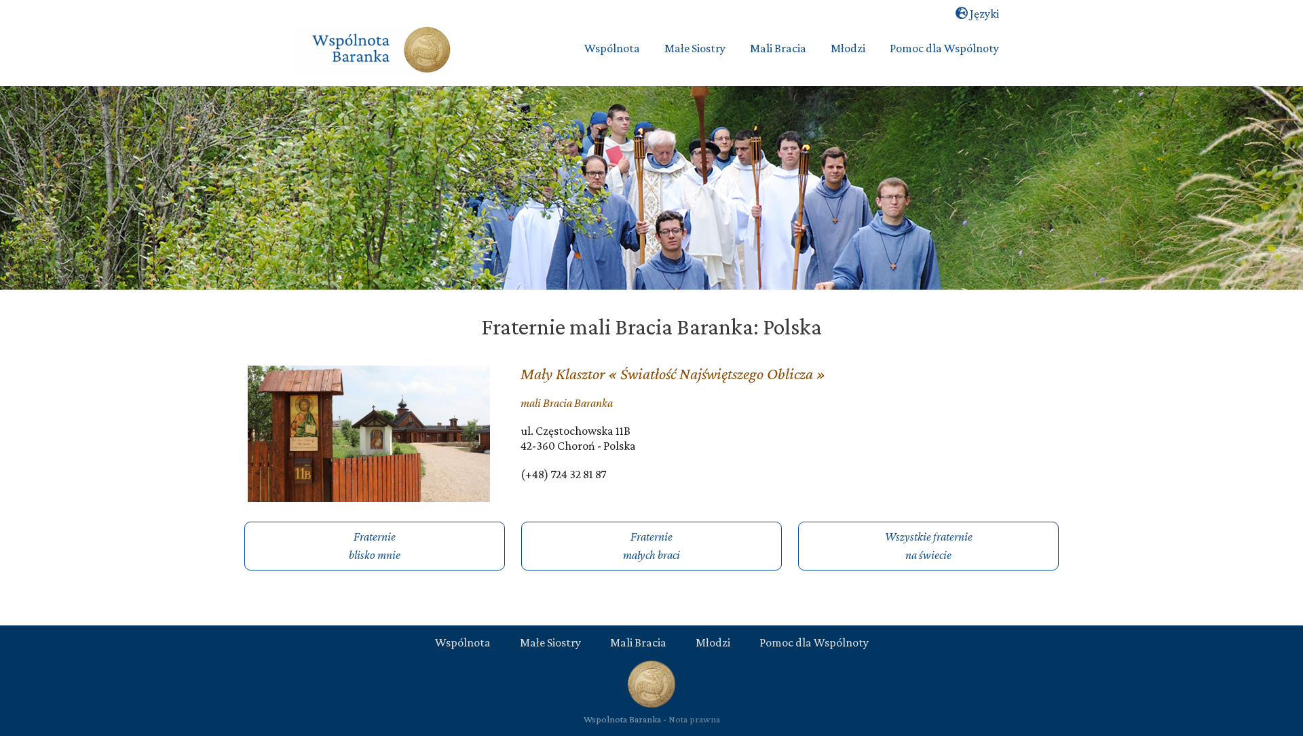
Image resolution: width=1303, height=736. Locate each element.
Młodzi (713, 642)
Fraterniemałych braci (651, 546)
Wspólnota (463, 642)
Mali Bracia (638, 642)
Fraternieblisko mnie (374, 546)
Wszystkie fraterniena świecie (928, 546)
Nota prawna (694, 719)
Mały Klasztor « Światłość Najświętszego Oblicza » (673, 373)
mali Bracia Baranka (567, 403)
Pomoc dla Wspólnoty (814, 642)
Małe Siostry (550, 642)
